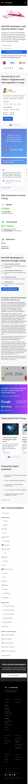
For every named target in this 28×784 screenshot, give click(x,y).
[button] (14, 104)
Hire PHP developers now (14, 52)
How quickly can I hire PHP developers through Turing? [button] (13, 485)
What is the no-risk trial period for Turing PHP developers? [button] (15, 476)
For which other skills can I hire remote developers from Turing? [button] (14, 494)
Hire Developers (14, 675)
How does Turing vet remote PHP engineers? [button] (15, 490)
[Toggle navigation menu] (24, 2)
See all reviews (5, 187)
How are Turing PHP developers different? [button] (14, 480)
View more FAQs (5, 500)
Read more (6, 452)
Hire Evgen (8, 119)
